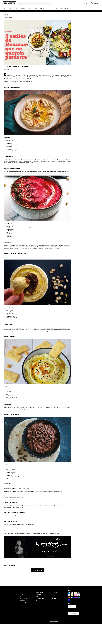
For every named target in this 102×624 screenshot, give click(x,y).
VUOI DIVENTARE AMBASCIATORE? (63, 8)
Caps (30, 8)
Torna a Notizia (38, 570)
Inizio (5, 14)
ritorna (50, 8)
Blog (21, 592)
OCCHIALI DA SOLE (8, 8)
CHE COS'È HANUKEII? (39, 8)
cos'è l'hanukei (22, 600)
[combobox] (35, 3)
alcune (14, 74)
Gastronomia (8, 17)
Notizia (8, 14)
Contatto (21, 594)
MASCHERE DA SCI (21, 8)
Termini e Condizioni (24, 598)
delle (16, 74)
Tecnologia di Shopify (54, 621)
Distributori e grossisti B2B (25, 602)
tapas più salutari (20, 74)
